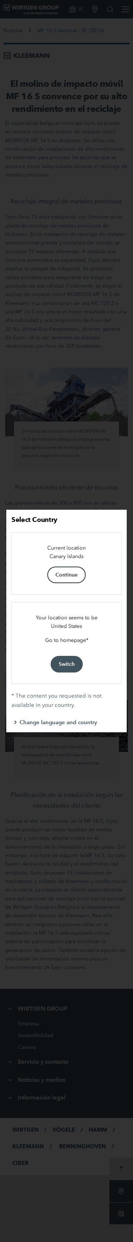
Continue (66, 574)
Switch (67, 664)
